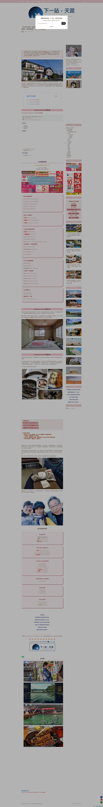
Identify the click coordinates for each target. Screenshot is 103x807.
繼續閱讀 (51, 26)
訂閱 (64, 23)
